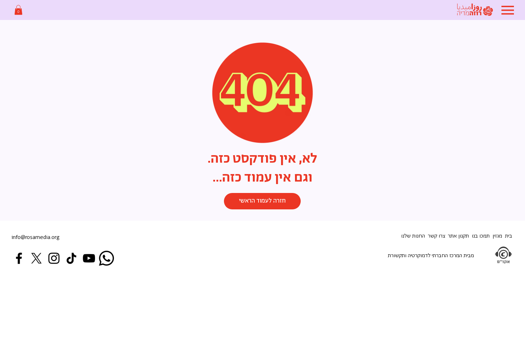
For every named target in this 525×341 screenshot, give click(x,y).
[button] (18, 10)
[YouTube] (88, 258)
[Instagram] (53, 258)
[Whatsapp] (106, 258)
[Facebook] (18, 258)
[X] (36, 258)
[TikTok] (71, 258)
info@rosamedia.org (35, 237)
